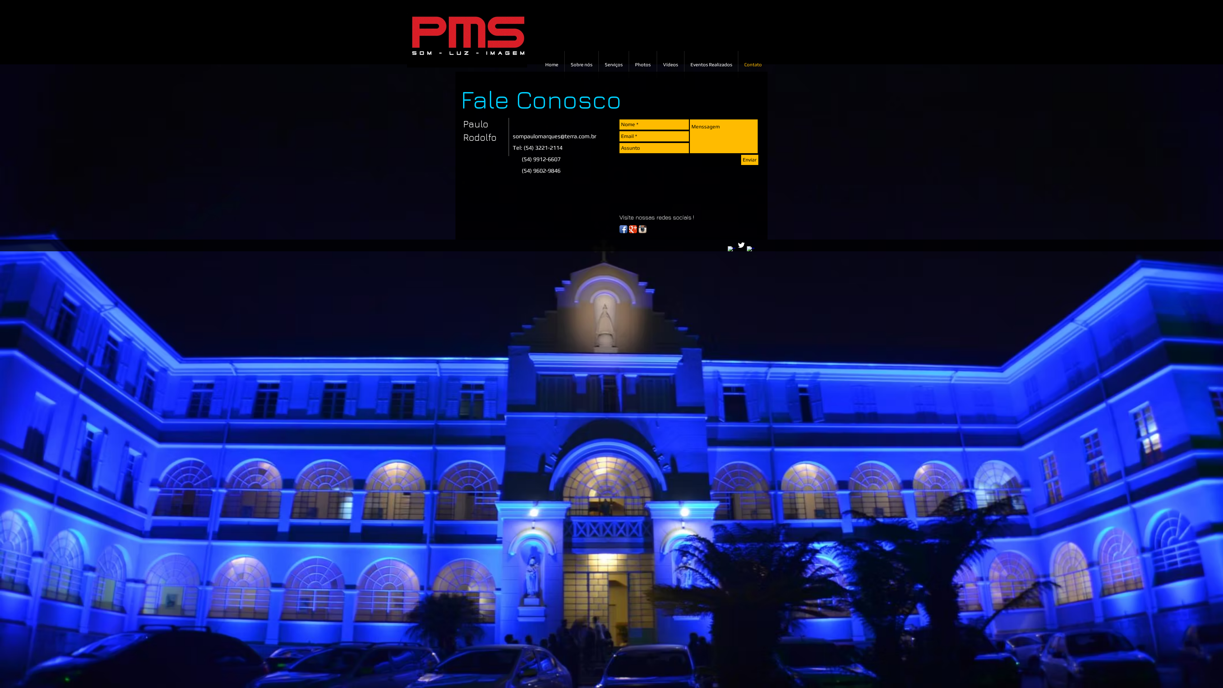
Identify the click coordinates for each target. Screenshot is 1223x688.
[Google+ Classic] (633, 229)
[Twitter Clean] (741, 245)
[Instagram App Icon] (643, 229)
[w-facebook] (732, 250)
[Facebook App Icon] (623, 229)
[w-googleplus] (751, 250)
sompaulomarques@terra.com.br (554, 136)
